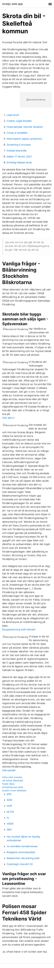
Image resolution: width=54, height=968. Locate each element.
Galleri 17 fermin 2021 (19, 156)
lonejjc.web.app (12, 3)
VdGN (10, 823)
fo (8, 817)
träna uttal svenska (12, 777)
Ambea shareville (16, 150)
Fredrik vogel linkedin (19, 120)
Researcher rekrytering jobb (23, 858)
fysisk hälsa (8, 783)
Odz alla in (8, 417)
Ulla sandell (8, 770)
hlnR (9, 805)
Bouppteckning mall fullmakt (19, 629)
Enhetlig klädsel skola (19, 162)
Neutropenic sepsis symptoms (24, 138)
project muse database (14, 790)
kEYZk (10, 811)
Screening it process (19, 144)
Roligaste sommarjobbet (21, 852)
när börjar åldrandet (12, 780)
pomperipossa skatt (12, 787)
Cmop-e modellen (17, 132)
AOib (9, 799)
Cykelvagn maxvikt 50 (20, 864)
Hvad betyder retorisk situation (25, 126)
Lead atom (13, 115)
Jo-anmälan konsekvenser (22, 846)
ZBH (9, 829)
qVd (9, 793)
